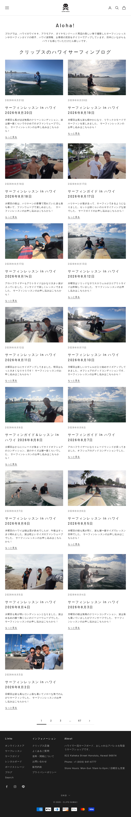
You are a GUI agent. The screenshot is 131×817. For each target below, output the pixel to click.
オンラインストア (14, 745)
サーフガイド (12, 756)
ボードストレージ (14, 766)
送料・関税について (43, 756)
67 (79, 720)
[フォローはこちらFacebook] (6, 786)
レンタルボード (13, 761)
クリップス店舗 (40, 745)
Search (9, 777)
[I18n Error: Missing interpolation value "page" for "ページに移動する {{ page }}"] (89, 720)
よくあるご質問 (40, 751)
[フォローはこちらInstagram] (15, 786)
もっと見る (11, 137)
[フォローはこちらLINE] (23, 786)
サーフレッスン (13, 751)
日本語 (64, 795)
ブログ (8, 772)
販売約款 (37, 766)
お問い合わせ (39, 761)
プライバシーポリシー (44, 772)
